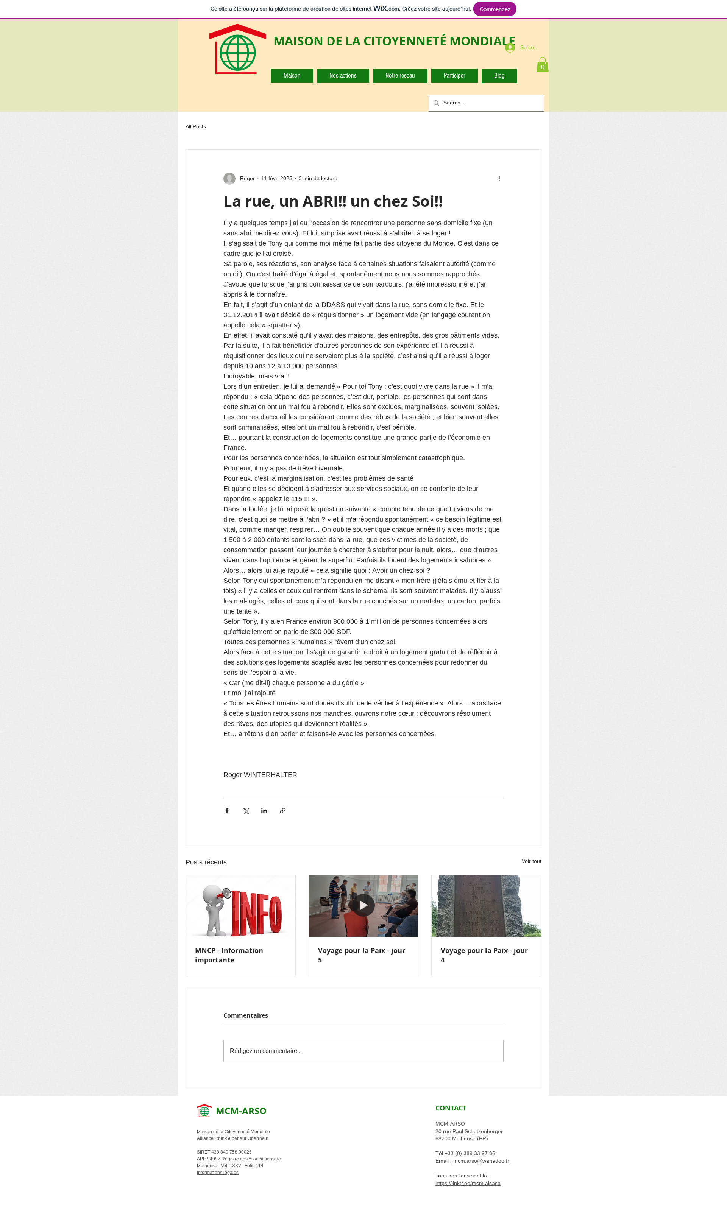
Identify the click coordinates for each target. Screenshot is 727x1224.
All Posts (196, 126)
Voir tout (531, 861)
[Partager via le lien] (282, 810)
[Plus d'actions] (499, 178)
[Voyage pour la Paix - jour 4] (486, 906)
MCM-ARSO (241, 1110)
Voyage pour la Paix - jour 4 (484, 955)
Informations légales (218, 1172)
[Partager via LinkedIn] (264, 810)
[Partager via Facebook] (227, 810)
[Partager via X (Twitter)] (245, 810)
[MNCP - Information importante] (240, 906)
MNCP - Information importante (229, 955)
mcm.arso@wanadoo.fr (481, 1161)
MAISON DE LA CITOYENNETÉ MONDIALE (394, 41)
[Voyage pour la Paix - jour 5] (363, 906)
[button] (542, 64)
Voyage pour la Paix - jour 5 (361, 955)
